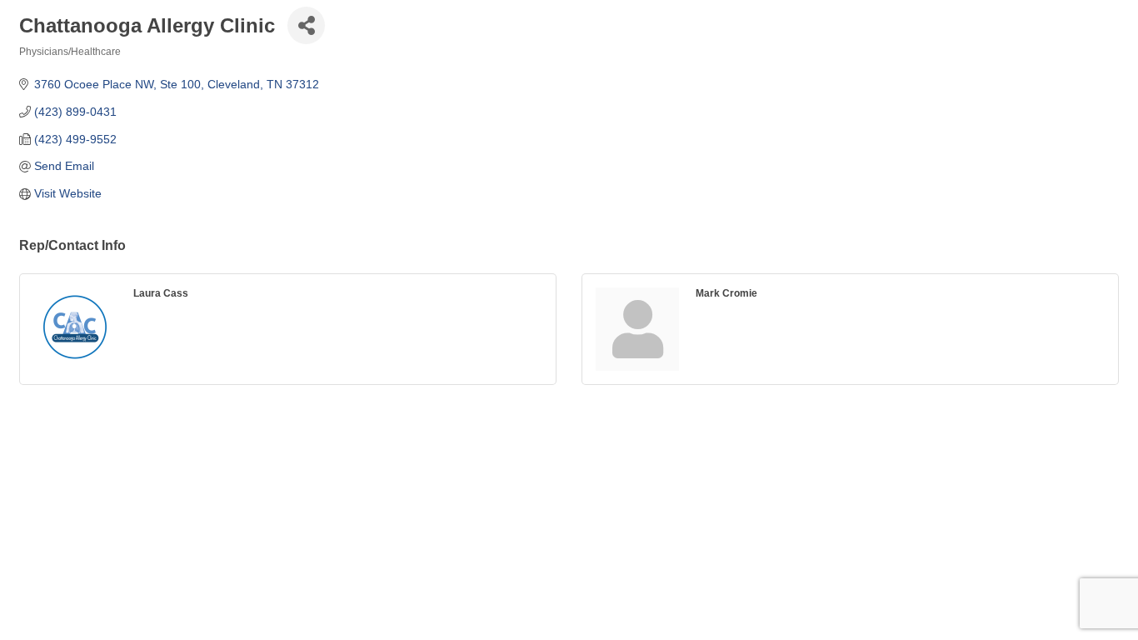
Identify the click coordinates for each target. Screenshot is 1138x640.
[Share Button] (306, 25)
